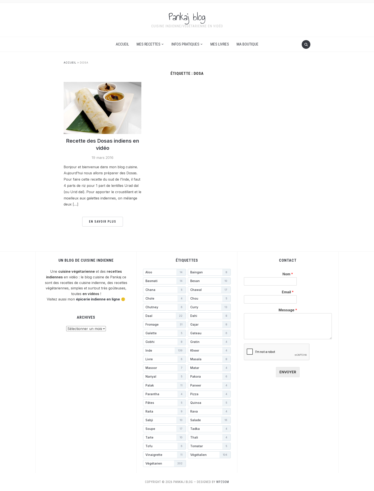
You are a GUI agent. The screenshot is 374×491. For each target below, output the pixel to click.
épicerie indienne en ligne (98, 299)
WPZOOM (222, 482)
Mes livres (219, 44)
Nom (287, 274)
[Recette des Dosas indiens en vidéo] (102, 107)
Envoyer (287, 372)
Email (288, 292)
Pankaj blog (187, 16)
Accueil (122, 44)
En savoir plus (102, 221)
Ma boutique (247, 44)
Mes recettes (148, 44)
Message (288, 310)
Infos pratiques (185, 44)
